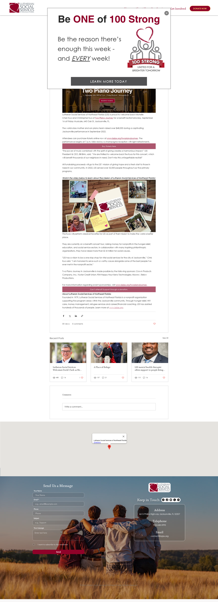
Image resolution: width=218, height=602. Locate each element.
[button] (166, 13)
